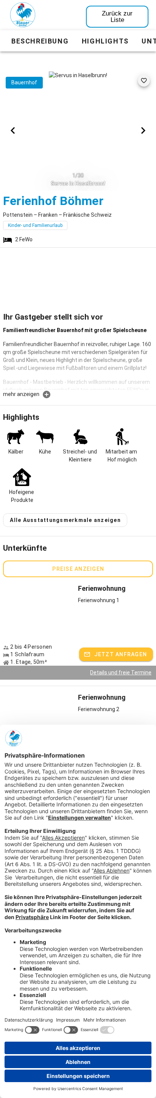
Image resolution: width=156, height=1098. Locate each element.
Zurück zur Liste (117, 16)
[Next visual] (143, 130)
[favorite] (144, 81)
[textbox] (78, 358)
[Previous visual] (13, 130)
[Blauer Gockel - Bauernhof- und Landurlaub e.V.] (22, 16)
